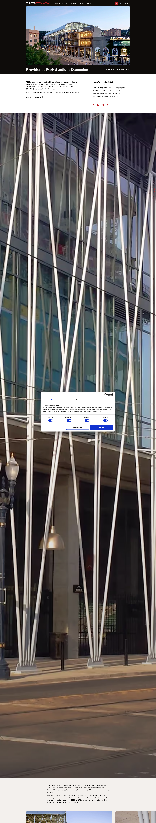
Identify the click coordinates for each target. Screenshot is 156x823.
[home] (38, 3)
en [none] (116, 3)
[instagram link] (102, 105)
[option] (119, 3)
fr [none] (120, 3)
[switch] (69, 420)
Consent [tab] (53, 400)
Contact (126, 3)
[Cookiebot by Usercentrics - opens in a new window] (106, 394)
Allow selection (77, 427)
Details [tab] (78, 400)
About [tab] (102, 400)
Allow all (101, 427)
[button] (57, 3)
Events (88, 3)
